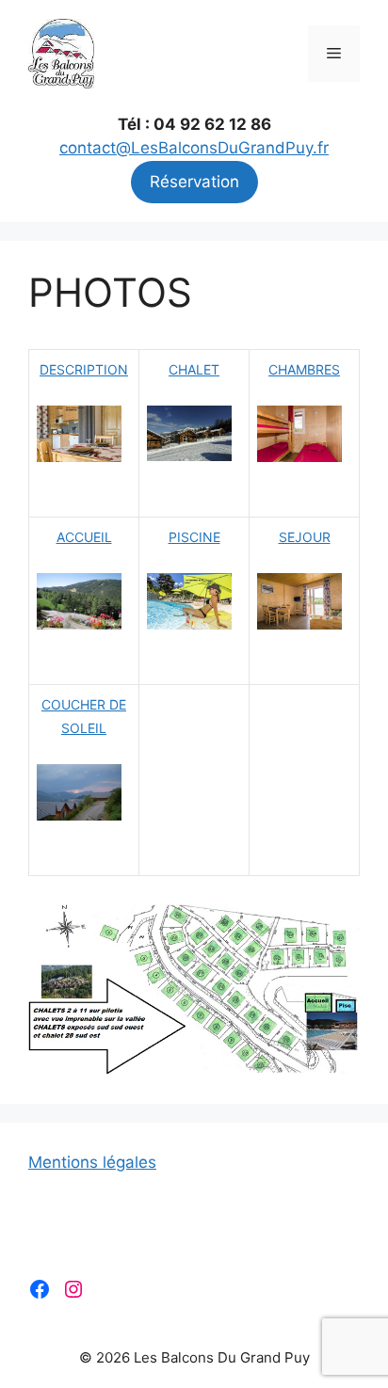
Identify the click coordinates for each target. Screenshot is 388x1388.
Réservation (194, 181)
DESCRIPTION (84, 369)
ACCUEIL (84, 537)
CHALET (194, 369)
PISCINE (194, 537)
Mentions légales (92, 1162)
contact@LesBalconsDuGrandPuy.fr (194, 147)
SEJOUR (305, 537)
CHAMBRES (304, 369)
